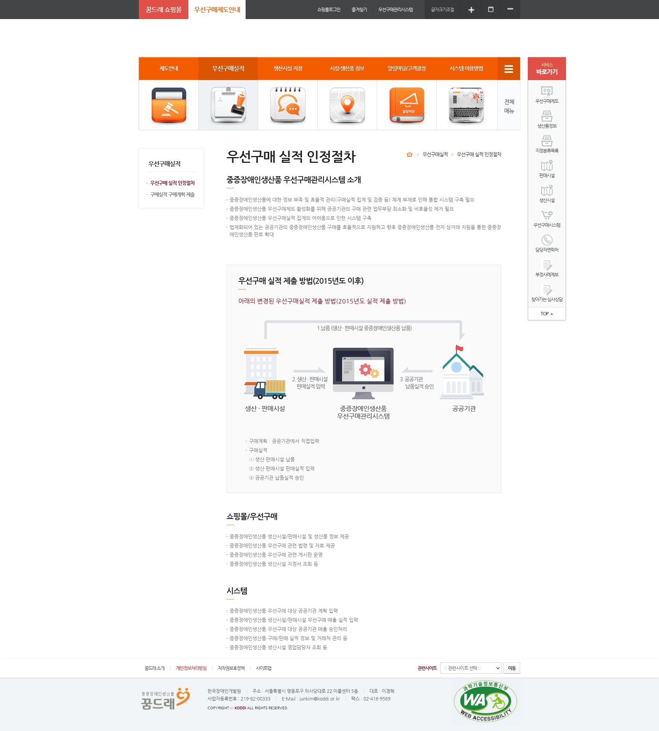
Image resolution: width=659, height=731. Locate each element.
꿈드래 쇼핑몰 (164, 9)
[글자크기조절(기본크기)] (490, 9)
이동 (512, 668)
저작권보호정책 (231, 668)
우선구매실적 (435, 154)
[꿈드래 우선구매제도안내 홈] (409, 154)
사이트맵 (263, 668)
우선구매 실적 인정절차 (172, 183)
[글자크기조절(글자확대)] (471, 9)
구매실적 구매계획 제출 (172, 194)
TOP (544, 313)
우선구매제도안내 (217, 9)
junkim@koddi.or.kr (319, 698)
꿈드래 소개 (154, 668)
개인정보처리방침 (191, 668)
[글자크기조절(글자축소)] (510, 9)
